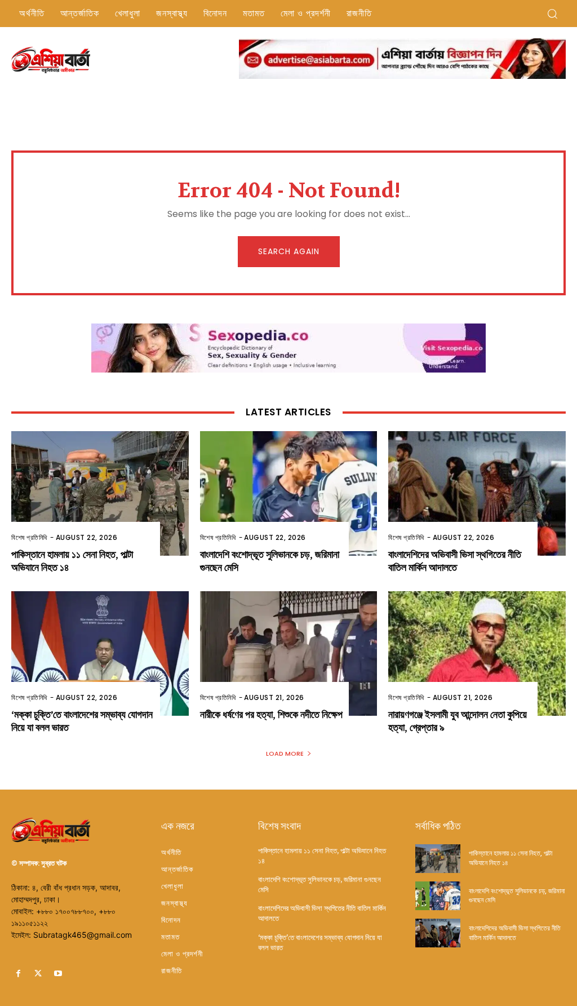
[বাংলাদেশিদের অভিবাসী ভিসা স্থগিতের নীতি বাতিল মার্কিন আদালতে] (477, 493)
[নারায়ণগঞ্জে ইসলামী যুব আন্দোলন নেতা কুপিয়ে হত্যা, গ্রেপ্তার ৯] (477, 653)
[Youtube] (58, 974)
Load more (285, 753)
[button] (552, 13)
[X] (38, 974)
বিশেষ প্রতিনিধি (29, 537)
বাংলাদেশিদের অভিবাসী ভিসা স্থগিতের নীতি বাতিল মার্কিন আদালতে (454, 561)
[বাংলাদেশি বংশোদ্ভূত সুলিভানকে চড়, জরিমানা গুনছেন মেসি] (289, 493)
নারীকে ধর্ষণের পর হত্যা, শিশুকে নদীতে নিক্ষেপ (271, 714)
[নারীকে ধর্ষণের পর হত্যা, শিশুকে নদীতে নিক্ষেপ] (289, 653)
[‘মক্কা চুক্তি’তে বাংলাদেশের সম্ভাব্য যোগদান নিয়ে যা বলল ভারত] (100, 653)
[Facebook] (18, 974)
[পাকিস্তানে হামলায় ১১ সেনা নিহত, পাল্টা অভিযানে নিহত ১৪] (100, 493)
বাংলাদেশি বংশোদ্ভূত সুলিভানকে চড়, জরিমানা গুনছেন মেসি (517, 895)
